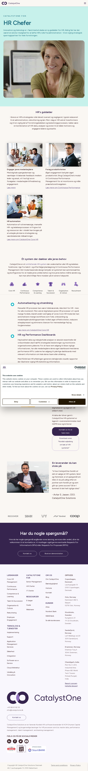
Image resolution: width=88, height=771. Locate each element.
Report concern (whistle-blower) (71, 684)
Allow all (72, 401)
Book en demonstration (54, 553)
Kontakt (49, 593)
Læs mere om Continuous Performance (63, 187)
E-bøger (29, 601)
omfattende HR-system (36, 264)
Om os (49, 575)
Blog (47, 597)
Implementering (13, 632)
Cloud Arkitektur (13, 668)
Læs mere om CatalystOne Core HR (22, 239)
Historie (49, 588)
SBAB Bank (50, 616)
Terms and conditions (59, 765)
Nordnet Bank (51, 611)
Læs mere (11, 187)
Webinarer (30, 610)
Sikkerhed (10, 651)
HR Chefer (30, 586)
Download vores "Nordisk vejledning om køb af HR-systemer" (65, 443)
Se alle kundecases (53, 620)
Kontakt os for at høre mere (65, 431)
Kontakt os (27, 553)
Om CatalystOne (52, 579)
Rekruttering (12, 613)
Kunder (49, 603)
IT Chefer (30, 591)
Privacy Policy (75, 765)
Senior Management (34, 582)
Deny (16, 401)
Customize (43, 401)
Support (10, 637)
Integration (11, 656)
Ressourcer (32, 596)
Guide (28, 605)
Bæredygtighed (52, 584)
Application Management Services (12, 644)
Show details (76, 395)
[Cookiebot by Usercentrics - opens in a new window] (76, 367)
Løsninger (12, 575)
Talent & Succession (15, 601)
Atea (47, 607)
